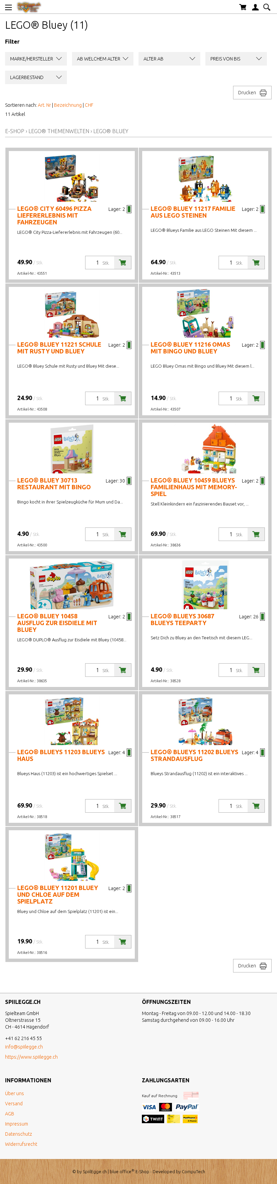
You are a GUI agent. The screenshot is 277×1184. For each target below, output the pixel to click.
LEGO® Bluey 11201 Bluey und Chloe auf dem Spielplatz (57, 894)
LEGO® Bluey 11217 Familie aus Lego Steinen (193, 212)
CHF (89, 105)
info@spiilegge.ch (24, 1047)
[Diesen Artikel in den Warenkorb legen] (122, 262)
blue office (122, 1171)
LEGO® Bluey (110, 131)
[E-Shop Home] (29, 7)
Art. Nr (44, 105)
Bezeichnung (68, 105)
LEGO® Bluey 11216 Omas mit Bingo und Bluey (190, 347)
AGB (9, 1113)
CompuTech (193, 1171)
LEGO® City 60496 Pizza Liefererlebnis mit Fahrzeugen (54, 215)
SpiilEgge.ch (95, 1171)
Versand (14, 1103)
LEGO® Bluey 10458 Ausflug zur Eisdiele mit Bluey (57, 623)
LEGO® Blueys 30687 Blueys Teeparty (182, 619)
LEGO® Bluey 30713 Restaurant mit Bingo (54, 483)
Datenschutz (18, 1134)
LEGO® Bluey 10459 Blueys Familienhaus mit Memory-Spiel (194, 487)
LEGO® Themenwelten (58, 131)
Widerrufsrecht (21, 1144)
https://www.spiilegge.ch (31, 1057)
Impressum (16, 1124)
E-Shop (14, 131)
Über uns (14, 1093)
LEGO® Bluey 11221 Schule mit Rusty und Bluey (59, 347)
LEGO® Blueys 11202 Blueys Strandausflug (194, 755)
